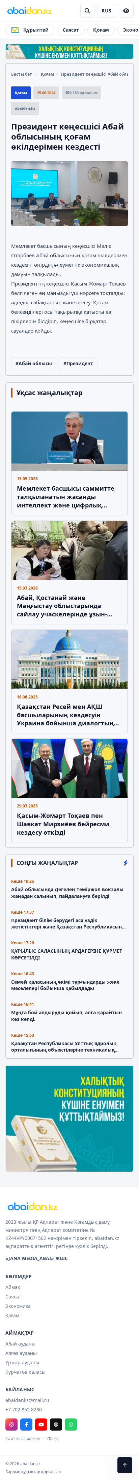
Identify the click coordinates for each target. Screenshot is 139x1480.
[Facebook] (26, 1424)
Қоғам (101, 30)
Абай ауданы (20, 1343)
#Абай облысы (34, 363)
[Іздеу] (87, 10)
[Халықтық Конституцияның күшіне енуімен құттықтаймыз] (69, 51)
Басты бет (21, 74)
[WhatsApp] (71, 1424)
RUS (106, 10)
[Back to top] (124, 1465)
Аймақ (12, 1287)
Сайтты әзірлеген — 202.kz (32, 1438)
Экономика (18, 1306)
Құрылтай (36, 30)
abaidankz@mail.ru (27, 1400)
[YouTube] (41, 1424)
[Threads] (56, 1424)
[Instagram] (11, 1424)
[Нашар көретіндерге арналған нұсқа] (126, 10)
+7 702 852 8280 (23, 1409)
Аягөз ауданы (21, 1353)
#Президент (78, 363)
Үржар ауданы (22, 1362)
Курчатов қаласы (25, 1372)
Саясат (71, 30)
